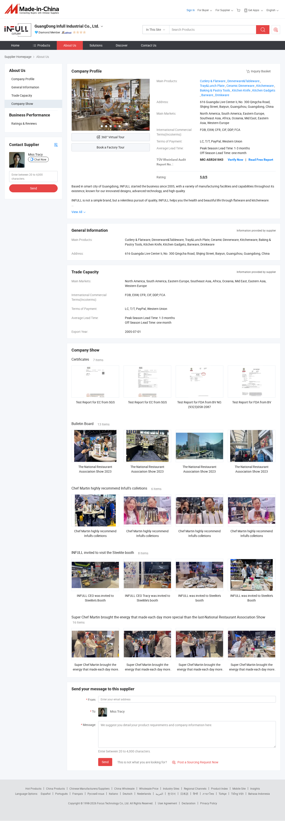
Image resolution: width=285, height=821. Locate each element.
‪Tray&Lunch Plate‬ (212, 85)
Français (77, 793)
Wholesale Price (148, 788)
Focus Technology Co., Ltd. (113, 803)
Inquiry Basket (261, 71)
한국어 (172, 793)
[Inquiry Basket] (239, 10)
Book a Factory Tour (110, 147)
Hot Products (33, 788)
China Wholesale (124, 788)
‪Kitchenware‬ (265, 85)
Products (43, 45)
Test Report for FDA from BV (251, 402)
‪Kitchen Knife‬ (241, 90)
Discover (122, 45)
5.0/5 (203, 177)
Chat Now (40, 159)
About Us (69, 45)
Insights (255, 788)
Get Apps (254, 10)
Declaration (188, 803)
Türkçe (222, 793)
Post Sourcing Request (276, 29)
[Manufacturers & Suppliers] (33, 9)
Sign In (191, 10)
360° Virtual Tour (112, 137)
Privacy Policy (208, 803)
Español (46, 793)
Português (61, 793)
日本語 (184, 793)
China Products (55, 788)
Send (33, 188)
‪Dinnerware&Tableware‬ (243, 81)
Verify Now (235, 159)
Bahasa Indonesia (259, 793)
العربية (159, 793)
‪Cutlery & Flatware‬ (212, 81)
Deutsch (127, 793)
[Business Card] (56, 145)
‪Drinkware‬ (222, 95)
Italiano (113, 793)
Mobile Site (239, 788)
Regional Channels (195, 788)
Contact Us (148, 45)
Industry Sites (171, 788)
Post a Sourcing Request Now (195, 762)
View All (77, 212)
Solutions (96, 45)
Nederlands (144, 793)
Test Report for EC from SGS (95, 402)
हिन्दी (195, 793)
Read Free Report (260, 159)
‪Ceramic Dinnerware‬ (240, 85)
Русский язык (96, 793)
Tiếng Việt (237, 793)
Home (15, 45)
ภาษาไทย (208, 793)
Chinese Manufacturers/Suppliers (89, 788)
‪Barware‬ (207, 95)
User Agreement (167, 803)
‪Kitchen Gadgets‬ (263, 90)
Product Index (219, 788)
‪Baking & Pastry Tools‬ (215, 90)
